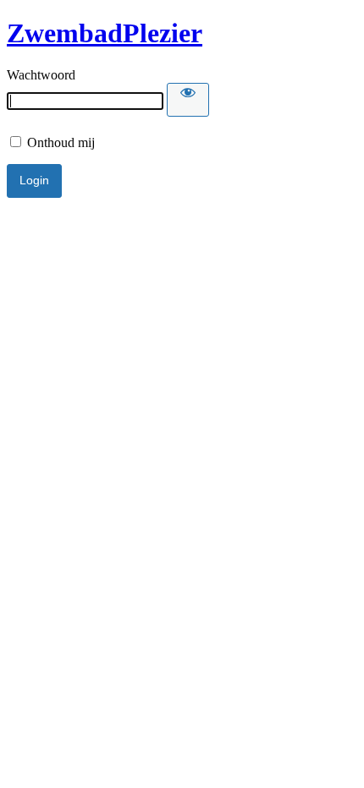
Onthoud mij (59, 142)
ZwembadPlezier (104, 33)
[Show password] (188, 100)
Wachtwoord (41, 75)
